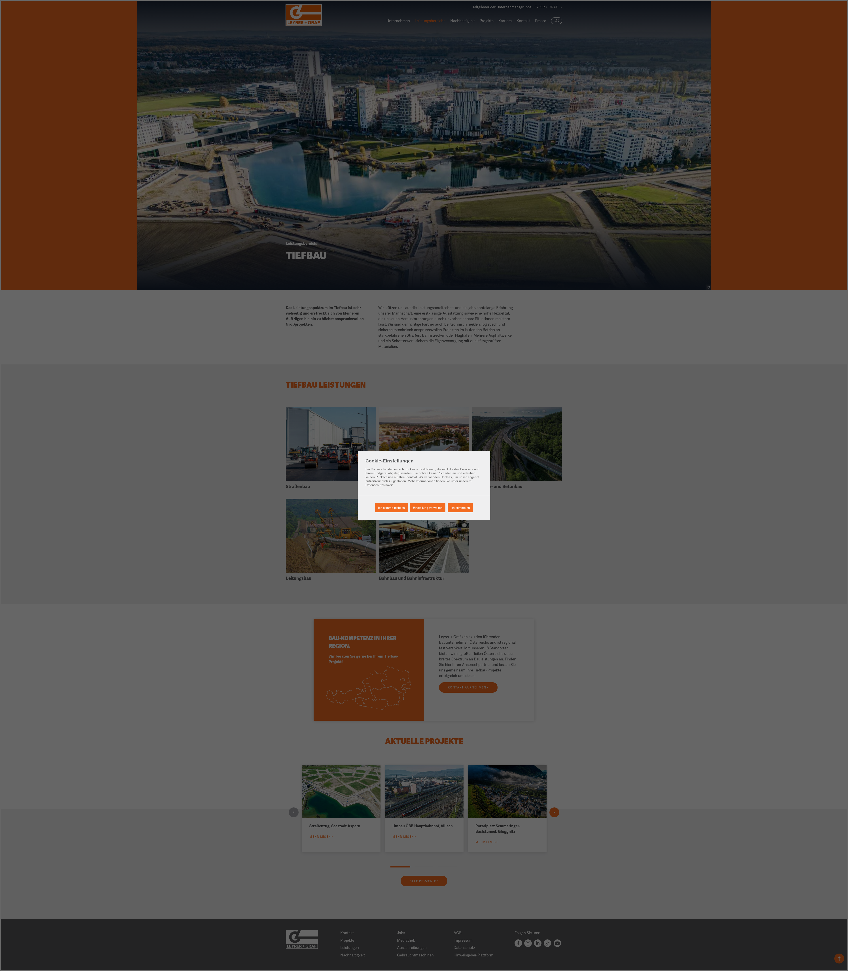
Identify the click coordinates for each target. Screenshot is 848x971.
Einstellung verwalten (428, 507)
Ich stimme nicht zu (391, 507)
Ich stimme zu (460, 507)
